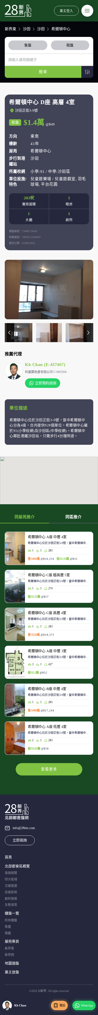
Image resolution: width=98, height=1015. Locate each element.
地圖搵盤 (12, 963)
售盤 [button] (27, 45)
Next (88, 332)
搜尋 (43, 72)
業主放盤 (12, 972)
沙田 (26, 29)
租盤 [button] (70, 45)
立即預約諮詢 (45, 383)
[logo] (18, 11)
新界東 (10, 29)
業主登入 (66, 10)
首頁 (8, 857)
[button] (87, 72)
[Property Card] (49, 551)
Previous (9, 332)
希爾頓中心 (60, 29)
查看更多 (49, 769)
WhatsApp (87, 1005)
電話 (62, 1005)
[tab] (28, 45)
